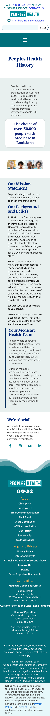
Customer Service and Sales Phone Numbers (25, 605)
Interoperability (24, 555)
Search (43, 28)
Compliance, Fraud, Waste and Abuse (25, 560)
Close (47, 685)
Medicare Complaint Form (24, 585)
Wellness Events (25, 539)
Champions (25, 503)
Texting (25, 569)
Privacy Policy (25, 551)
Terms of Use (24, 707)
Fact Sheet (25, 517)
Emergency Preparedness (25, 512)
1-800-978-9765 (22, 5)
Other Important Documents (25, 574)
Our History (25, 530)
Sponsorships (25, 535)
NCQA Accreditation (25, 526)
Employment (25, 508)
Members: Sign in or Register (28, 20)
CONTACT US (36, 8)
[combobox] (25, 27)
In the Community (25, 521)
